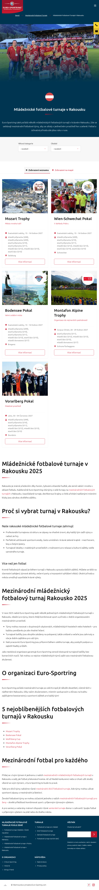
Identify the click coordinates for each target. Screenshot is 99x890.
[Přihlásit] (94, 834)
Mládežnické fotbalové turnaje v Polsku (18, 843)
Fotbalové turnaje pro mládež (47, 827)
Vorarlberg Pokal (19, 401)
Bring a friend (9, 869)
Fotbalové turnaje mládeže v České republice (15, 831)
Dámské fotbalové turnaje (46, 835)
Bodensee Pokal (18, 310)
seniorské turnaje (57, 808)
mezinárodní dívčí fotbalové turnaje (53, 788)
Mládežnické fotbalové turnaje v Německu (14, 838)
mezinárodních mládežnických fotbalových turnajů (68, 775)
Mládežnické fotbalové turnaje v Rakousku (14, 848)
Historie (7, 866)
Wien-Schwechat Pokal (73, 218)
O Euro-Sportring (10, 862)
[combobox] (33, 149)
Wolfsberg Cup (13, 739)
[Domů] (12, 6)
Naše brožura (41, 862)
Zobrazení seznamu (38, 170)
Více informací (25, 261)
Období (54, 143)
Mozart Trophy (17, 218)
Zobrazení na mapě (64, 170)
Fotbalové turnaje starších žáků (48, 838)
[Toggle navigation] (95, 5)
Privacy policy (41, 866)
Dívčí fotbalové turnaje (45, 831)
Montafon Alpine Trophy (17, 742)
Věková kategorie (25, 143)
